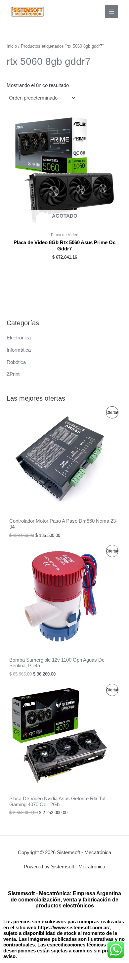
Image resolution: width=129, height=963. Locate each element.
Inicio (12, 46)
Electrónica (19, 337)
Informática (19, 350)
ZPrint (13, 374)
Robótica (16, 362)
